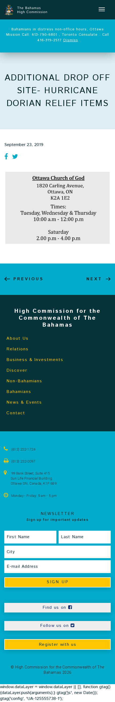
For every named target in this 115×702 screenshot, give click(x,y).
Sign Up (58, 582)
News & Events (24, 402)
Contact (15, 413)
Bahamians (18, 392)
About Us (17, 338)
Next (94, 279)
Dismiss (70, 40)
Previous (28, 279)
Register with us (57, 645)
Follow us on (55, 626)
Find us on (55, 607)
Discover (16, 370)
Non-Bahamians (24, 381)
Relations (17, 349)
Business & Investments (34, 360)
